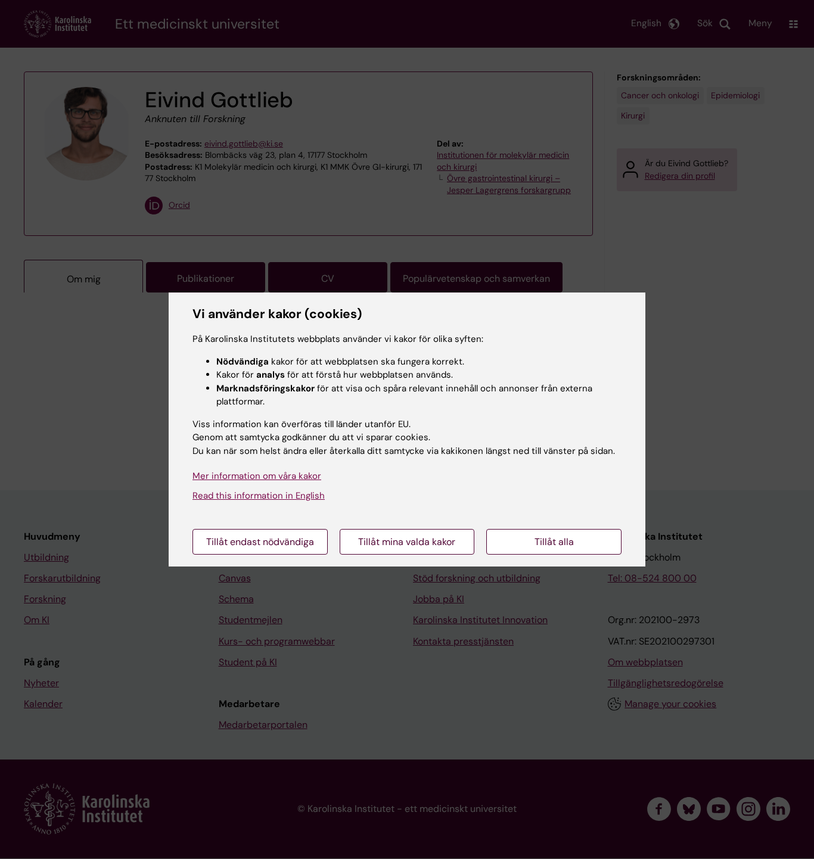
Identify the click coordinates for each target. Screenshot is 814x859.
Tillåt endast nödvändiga (260, 542)
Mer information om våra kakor (256, 476)
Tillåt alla (554, 542)
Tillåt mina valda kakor (406, 542)
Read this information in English (258, 496)
